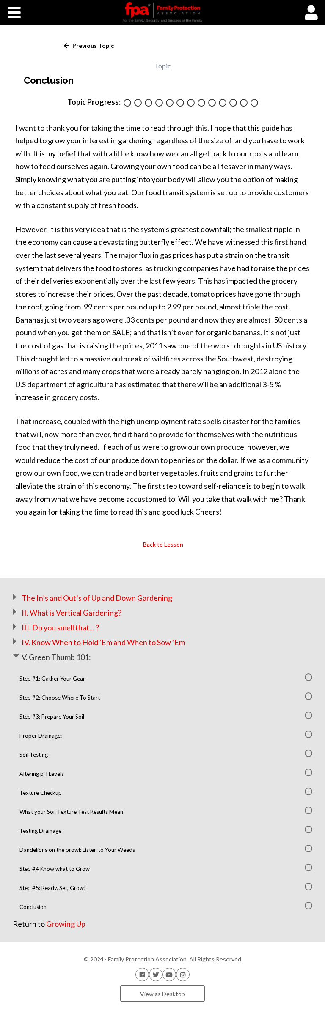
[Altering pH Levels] (180, 103)
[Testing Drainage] (212, 103)
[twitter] (155, 974)
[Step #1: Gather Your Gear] (127, 103)
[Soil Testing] (170, 103)
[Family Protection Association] (162, 12)
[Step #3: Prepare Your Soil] (148, 103)
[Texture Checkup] (191, 103)
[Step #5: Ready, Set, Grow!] (244, 103)
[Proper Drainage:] (159, 103)
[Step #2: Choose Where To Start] (138, 103)
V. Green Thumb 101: (56, 657)
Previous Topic (92, 45)
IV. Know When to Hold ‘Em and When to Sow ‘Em (103, 642)
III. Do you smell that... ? (60, 627)
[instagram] (183, 974)
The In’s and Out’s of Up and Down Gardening (97, 597)
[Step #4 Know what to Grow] (233, 103)
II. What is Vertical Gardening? (71, 612)
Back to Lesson (162, 544)
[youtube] (169, 974)
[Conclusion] (254, 103)
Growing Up (65, 923)
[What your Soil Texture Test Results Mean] (201, 103)
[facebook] (142, 974)
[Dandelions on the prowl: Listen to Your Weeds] (222, 103)
